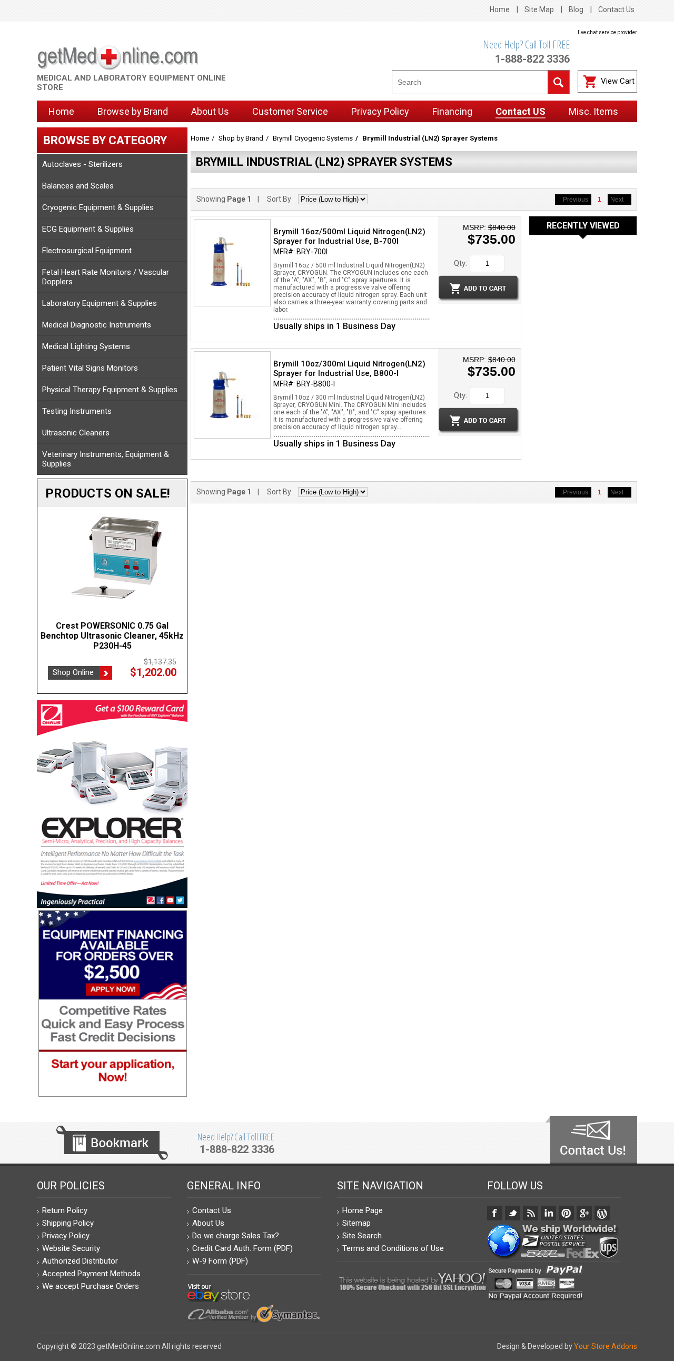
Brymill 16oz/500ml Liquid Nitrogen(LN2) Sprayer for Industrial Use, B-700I (349, 236)
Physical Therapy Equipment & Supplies (109, 389)
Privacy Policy (66, 1235)
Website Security (71, 1248)
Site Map (539, 9)
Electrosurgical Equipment (87, 250)
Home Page (362, 1210)
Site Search (362, 1235)
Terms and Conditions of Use (393, 1248)
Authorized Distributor (80, 1261)
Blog (576, 9)
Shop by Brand (241, 138)
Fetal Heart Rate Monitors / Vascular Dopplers (105, 276)
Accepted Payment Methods (91, 1273)
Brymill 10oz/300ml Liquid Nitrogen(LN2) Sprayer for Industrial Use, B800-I (349, 368)
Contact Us (616, 9)
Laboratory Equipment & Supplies (99, 303)
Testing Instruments (77, 411)
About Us (208, 1223)
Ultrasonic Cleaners (76, 433)
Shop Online (73, 672)
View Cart (618, 81)
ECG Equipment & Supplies (88, 229)
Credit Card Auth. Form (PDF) (242, 1248)
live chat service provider (607, 32)
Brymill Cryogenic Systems (313, 138)
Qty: (460, 263)
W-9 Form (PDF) (220, 1261)
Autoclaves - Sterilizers (82, 164)
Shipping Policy (68, 1223)
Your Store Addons (605, 1346)
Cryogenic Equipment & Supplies (98, 207)
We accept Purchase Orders (90, 1286)
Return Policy (64, 1210)
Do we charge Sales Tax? (235, 1235)
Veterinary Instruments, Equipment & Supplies (105, 459)
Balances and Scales (78, 186)
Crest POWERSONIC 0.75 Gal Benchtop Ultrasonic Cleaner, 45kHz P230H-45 (112, 636)
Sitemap (356, 1223)
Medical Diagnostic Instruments (96, 325)
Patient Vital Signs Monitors (90, 368)
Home (500, 9)
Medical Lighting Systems (86, 346)
